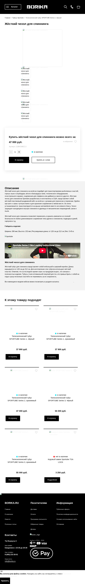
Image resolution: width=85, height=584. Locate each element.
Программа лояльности (39, 519)
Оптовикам (60, 524)
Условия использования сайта (66, 519)
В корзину (19, 160)
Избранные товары (37, 524)
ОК (1, 571)
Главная (7, 509)
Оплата (33, 514)
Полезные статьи (10, 524)
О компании (9, 514)
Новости (7, 519)
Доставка (34, 509)
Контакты (11, 535)
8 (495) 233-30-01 (11, 554)
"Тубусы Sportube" (66, 282)
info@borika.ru (10, 561)
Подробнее (52, 480)
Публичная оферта (62, 509)
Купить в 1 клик (43, 160)
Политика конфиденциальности (67, 514)
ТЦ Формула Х (11, 541)
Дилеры (33, 529)
